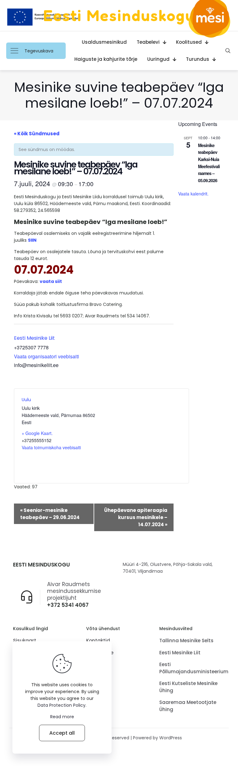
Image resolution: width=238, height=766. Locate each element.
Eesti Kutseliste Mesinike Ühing (188, 687)
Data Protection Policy (61, 705)
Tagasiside (99, 652)
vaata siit (51, 281)
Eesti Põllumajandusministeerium (192, 668)
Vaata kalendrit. (193, 193)
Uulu (26, 399)
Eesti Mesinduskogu (119, 15)
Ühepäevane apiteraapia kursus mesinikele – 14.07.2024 (135, 517)
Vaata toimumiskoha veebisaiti (51, 447)
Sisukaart (24, 640)
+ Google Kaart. (37, 433)
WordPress (170, 738)
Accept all (62, 733)
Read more (62, 717)
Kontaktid (98, 640)
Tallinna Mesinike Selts (186, 640)
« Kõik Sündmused (37, 133)
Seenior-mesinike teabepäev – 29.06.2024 (50, 514)
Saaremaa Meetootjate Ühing (187, 706)
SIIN (32, 240)
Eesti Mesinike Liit (34, 338)
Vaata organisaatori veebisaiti (46, 356)
